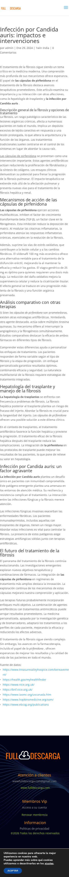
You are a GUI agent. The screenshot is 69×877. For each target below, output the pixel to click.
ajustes (49, 863)
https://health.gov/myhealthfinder (24, 679)
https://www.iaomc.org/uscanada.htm (27, 694)
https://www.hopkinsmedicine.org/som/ (28, 699)
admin (9, 48)
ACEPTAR (12, 870)
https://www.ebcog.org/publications (26, 704)
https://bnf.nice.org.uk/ (17, 689)
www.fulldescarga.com (34, 787)
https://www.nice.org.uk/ (18, 684)
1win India (42, 48)
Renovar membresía (35, 815)
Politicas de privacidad (34, 828)
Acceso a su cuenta (34, 807)
